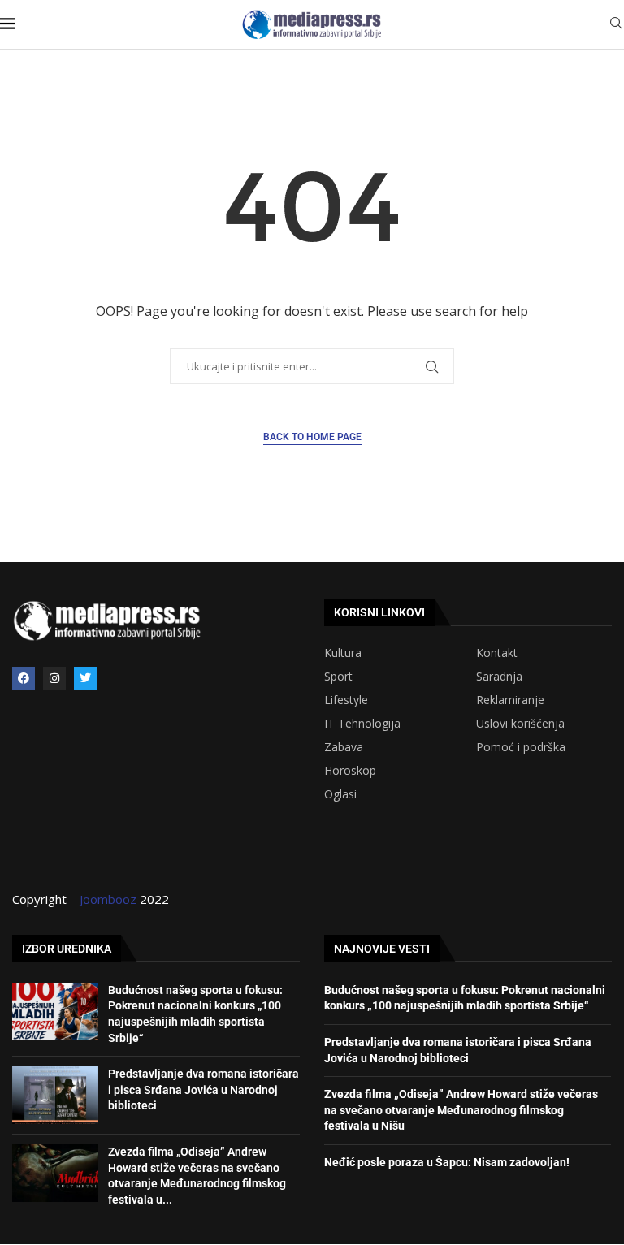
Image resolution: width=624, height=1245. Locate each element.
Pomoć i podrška (521, 747)
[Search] (616, 24)
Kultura (343, 653)
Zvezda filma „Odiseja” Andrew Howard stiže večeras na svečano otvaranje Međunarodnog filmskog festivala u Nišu (461, 1109)
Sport (338, 676)
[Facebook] (23, 678)
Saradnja (499, 676)
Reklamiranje (510, 700)
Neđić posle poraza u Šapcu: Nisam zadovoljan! (447, 1162)
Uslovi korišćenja (520, 723)
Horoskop (350, 770)
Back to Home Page (312, 437)
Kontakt (497, 653)
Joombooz (108, 899)
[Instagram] (54, 678)
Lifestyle (346, 700)
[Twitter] (85, 678)
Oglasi (340, 794)
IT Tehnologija (362, 723)
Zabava (343, 747)
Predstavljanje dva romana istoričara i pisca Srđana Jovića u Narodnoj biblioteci (203, 1089)
